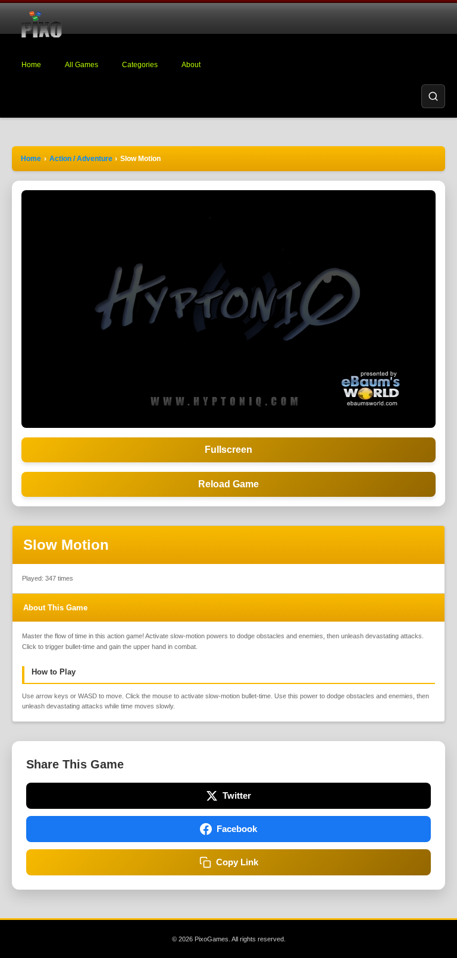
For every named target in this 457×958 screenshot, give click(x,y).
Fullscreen (228, 450)
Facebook (237, 829)
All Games (81, 65)
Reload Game (228, 484)
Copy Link (237, 862)
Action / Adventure (80, 159)
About (191, 65)
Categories (140, 65)
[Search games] (433, 96)
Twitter (237, 795)
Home (31, 65)
